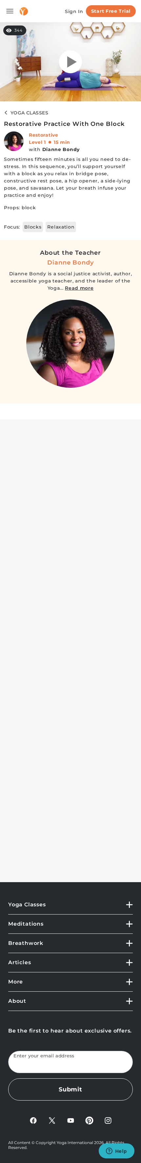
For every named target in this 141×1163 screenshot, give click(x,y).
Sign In (74, 11)
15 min (62, 142)
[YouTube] (71, 1120)
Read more (79, 288)
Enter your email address (43, 1056)
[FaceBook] (33, 1120)
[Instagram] (108, 1120)
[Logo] (24, 11)
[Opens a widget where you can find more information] (116, 1151)
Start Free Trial (111, 11)
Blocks (32, 227)
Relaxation (60, 227)
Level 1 (37, 142)
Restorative (43, 135)
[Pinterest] (89, 1120)
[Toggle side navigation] (9, 11)
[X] (52, 1120)
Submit (70, 1089)
